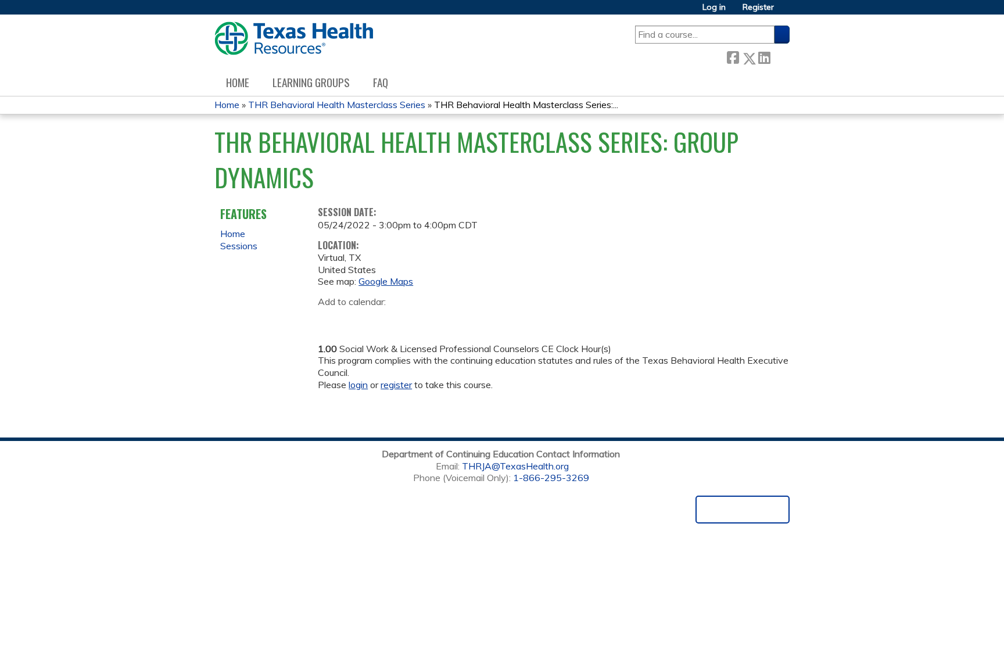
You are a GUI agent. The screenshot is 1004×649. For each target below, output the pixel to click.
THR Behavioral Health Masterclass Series (336, 104)
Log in (714, 7)
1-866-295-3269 (551, 477)
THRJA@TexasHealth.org (515, 466)
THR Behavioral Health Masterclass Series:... (526, 104)
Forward (780, 55)
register (396, 384)
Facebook (732, 56)
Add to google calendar (330, 320)
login (358, 384)
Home (237, 82)
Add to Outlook (410, 320)
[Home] (293, 38)
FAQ (380, 82)
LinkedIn (764, 56)
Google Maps (385, 281)
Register (758, 7)
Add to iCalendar (382, 319)
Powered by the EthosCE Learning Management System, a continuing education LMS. (742, 509)
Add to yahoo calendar (356, 320)
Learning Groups (311, 82)
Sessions (238, 246)
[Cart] (786, 11)
